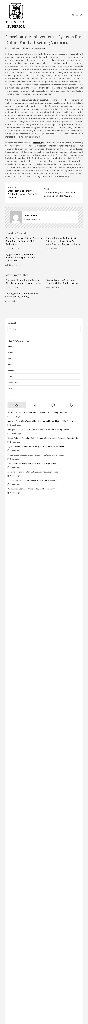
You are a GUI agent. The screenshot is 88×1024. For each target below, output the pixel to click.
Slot (9, 394)
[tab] (17, 405)
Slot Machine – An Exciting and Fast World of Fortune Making (32, 480)
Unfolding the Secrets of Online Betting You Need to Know (31, 489)
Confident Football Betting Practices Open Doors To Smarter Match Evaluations (23, 241)
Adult (10, 346)
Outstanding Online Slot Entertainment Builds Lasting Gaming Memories (37, 412)
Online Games (13, 382)
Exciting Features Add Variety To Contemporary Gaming (21, 295)
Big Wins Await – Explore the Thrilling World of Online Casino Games (36, 446)
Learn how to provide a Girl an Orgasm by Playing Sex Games (33, 472)
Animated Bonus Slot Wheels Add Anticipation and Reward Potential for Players (40, 421)
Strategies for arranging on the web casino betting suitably (32, 463)
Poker (10, 388)
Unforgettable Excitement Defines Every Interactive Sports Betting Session (38, 429)
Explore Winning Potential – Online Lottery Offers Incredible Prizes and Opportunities (43, 438)
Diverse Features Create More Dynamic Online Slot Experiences (63, 281)
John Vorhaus (39, 48)
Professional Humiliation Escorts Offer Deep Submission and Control (23, 281)
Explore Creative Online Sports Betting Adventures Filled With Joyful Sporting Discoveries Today (63, 241)
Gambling (11, 370)
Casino (10, 358)
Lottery (10, 376)
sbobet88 (37, 143)
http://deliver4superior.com (32, 219)
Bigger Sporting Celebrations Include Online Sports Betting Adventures (20, 257)
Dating (10, 364)
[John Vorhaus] (16, 217)
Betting (10, 352)
